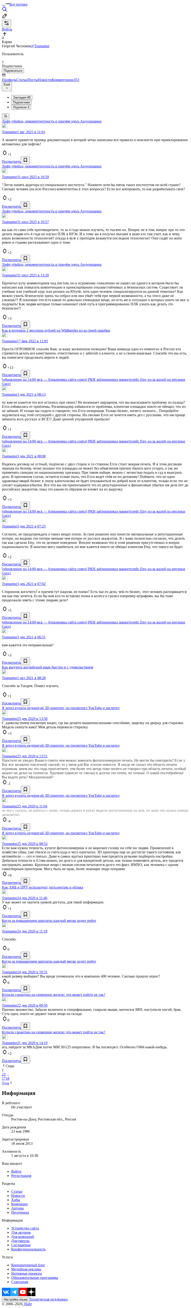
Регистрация (21, 1176)
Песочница (20, 1212)
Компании (19, 1204)
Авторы (17, 1208)
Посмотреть (11, 162)
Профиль (9, 80)
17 (4, 1078)
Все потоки (18, 4)
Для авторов (21, 1232)
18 (7, 1078)
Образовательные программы (34, 1278)
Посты (32, 80)
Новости (45, 80)
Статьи (21, 80)
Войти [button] (7, 29)
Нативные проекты (26, 1273)
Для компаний (22, 1237)
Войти (16, 1171)
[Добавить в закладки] (25, 160)
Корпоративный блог (28, 1265)
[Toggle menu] (4, 5)
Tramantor (9, 132)
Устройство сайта (25, 1228)
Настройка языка (15, 1299)
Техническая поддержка (48, 1299)
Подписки (21, 107)
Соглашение (21, 1245)
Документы (20, 1241)
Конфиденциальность (28, 1249)
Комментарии (65, 80)
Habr (27, 1304)
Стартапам (19, 1282)
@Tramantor (40, 46)
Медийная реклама (26, 1269)
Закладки (22, 97)
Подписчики (21, 102)
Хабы (15, 1200)
